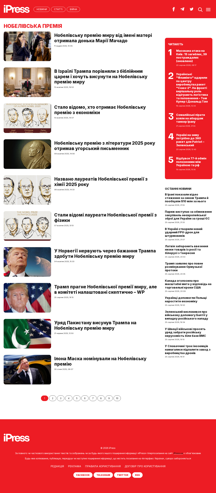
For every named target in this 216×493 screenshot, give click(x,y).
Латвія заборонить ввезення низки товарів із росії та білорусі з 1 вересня (186, 250)
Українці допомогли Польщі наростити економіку (186, 299)
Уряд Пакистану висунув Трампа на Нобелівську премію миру (95, 325)
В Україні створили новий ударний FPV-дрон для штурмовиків (183, 232)
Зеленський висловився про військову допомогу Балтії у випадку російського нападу (186, 315)
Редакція (57, 466)
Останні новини (178, 188)
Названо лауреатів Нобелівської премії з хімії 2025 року (101, 181)
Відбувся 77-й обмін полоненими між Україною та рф (191, 162)
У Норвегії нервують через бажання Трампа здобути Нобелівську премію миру (105, 253)
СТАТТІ (58, 9)
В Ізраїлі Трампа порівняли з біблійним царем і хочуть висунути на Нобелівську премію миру (100, 77)
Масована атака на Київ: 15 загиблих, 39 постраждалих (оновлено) (191, 56)
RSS (137, 475)
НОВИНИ (42, 9)
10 (117, 398)
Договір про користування (145, 466)
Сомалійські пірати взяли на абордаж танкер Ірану (190, 118)
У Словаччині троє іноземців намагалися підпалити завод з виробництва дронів (187, 349)
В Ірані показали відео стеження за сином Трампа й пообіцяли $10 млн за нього (186, 198)
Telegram (103, 475)
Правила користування (103, 466)
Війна (73, 9)
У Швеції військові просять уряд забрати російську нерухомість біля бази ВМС (185, 332)
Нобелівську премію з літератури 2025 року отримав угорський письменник (104, 145)
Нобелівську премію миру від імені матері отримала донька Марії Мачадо (103, 38)
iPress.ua (178, 453)
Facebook (83, 475)
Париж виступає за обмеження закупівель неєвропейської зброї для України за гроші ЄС (188, 215)
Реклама (74, 466)
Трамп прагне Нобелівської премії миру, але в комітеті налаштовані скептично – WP (105, 289)
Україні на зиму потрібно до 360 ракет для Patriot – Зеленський (190, 140)
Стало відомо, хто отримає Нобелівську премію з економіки (100, 109)
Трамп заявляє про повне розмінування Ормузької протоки (184, 267)
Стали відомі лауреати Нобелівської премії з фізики (105, 217)
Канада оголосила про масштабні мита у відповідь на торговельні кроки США (188, 284)
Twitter (122, 475)
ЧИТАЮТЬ (175, 44)
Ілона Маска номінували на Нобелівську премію (100, 361)
